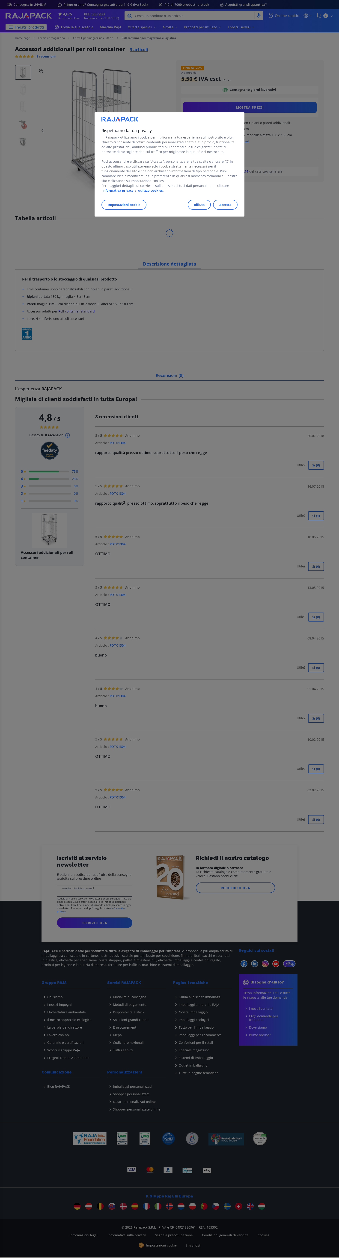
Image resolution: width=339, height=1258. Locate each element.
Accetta (225, 204)
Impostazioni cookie (124, 204)
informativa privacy (118, 190)
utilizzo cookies (150, 190)
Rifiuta (199, 204)
